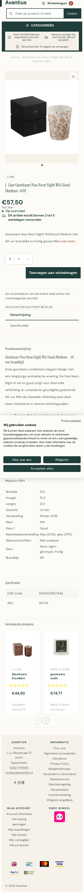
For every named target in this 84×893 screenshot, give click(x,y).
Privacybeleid (71, 421)
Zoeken (72, 13)
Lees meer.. (68, 241)
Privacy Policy (59, 764)
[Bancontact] (29, 864)
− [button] (28, 258)
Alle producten (19, 845)
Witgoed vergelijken (60, 800)
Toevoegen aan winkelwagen (53, 273)
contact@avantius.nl (19, 773)
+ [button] (19, 258)
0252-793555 (19, 768)
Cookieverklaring (59, 795)
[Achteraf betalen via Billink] (29, 872)
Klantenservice (59, 779)
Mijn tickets (19, 835)
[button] (42, 165)
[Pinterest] (23, 783)
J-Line (10, 176)
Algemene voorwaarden (59, 753)
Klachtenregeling (60, 784)
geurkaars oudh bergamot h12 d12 (57, 680)
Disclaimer (60, 758)
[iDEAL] (14, 864)
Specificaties (19, 325)
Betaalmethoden (60, 769)
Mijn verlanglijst (19, 840)
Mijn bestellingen (19, 830)
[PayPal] (14, 872)
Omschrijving (20, 315)
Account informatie (19, 814)
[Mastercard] (44, 864)
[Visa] (59, 864)
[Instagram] (19, 783)
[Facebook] (15, 783)
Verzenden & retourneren (59, 774)
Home (15, 57)
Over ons (60, 748)
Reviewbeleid (59, 790)
